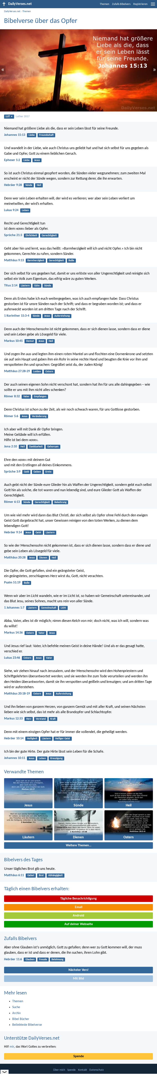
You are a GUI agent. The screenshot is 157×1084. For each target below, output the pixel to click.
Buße (71, 260)
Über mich (59, 1070)
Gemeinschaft (48, 608)
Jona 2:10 (10, 446)
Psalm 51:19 (12, 582)
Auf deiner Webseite (78, 924)
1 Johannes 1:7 (14, 607)
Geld (26, 472)
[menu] (153, 5)
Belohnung (57, 959)
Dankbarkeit (36, 446)
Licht (63, 608)
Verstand (41, 719)
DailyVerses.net (12, 11)
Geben (37, 472)
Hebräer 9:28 (13, 185)
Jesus (37, 160)
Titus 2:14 (10, 285)
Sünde (28, 185)
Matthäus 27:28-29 (17, 371)
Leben (25, 210)
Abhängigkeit (55, 875)
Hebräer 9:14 (13, 532)
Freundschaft (46, 135)
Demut (30, 341)
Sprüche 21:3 (13, 235)
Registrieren (140, 4)
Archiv (16, 1013)
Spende (78, 1056)
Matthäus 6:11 (14, 875)
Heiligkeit (32, 738)
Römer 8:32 (12, 396)
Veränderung (39, 416)
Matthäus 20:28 (15, 557)
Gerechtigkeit (49, 235)
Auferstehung (62, 316)
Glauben (30, 959)
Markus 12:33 (13, 718)
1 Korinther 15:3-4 (16, 315)
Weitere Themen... (78, 845)
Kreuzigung (56, 758)
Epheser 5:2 (12, 160)
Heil (39, 185)
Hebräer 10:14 (14, 738)
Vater (26, 396)
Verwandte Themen (24, 772)
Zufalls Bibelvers (121, 4)
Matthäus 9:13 (14, 260)
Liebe (32, 135)
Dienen (43, 557)
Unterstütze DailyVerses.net (31, 1038)
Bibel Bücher (20, 1019)
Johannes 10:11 (14, 758)
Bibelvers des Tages (23, 860)
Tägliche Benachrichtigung (78, 898)
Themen (104, 4)
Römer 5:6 (11, 416)
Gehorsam (53, 446)
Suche (16, 1007)
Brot (41, 875)
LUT (8, 116)
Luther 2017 (23, 116)
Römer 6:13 (12, 502)
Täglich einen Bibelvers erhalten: (36, 889)
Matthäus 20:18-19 (17, 693)
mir (12, 1046)
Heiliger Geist (62, 738)
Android (78, 915)
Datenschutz (96, 1070)
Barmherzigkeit (35, 260)
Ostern (49, 371)
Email (78, 907)
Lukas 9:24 (11, 210)
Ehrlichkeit (31, 235)
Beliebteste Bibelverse (27, 1025)
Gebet (30, 875)
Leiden (37, 371)
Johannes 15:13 (14, 135)
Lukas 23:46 (12, 658)
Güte (37, 285)
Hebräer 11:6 (13, 959)
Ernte (48, 472)
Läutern (25, 285)
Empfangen (40, 396)
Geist (38, 532)
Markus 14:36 (13, 632)
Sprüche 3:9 (12, 471)
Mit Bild (78, 978)
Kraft (53, 719)
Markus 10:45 (13, 341)
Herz (28, 719)
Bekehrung (60, 502)
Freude (43, 959)
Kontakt (82, 1070)
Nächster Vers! (78, 970)
